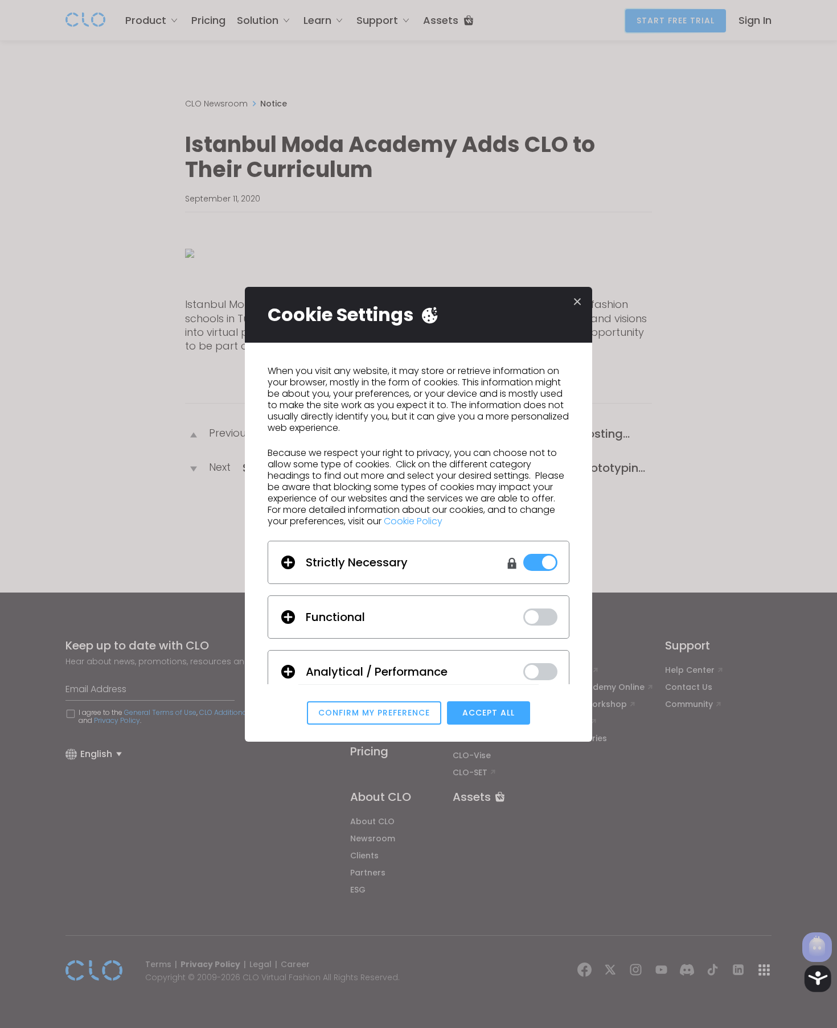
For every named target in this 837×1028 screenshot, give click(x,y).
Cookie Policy (413, 521)
